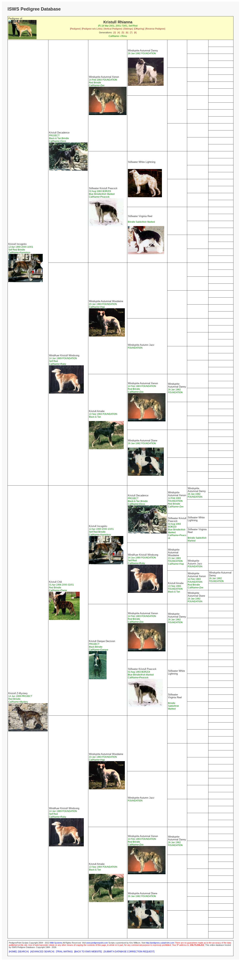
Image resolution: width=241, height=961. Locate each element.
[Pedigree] (75, 28)
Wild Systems (56, 943)
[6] (127, 32)
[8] (135, 32)
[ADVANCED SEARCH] (42, 951)
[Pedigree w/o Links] (92, 28)
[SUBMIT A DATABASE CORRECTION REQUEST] (129, 951)
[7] (131, 32)
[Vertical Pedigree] (113, 28)
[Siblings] (128, 28)
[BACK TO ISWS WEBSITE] (88, 951)
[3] (114, 32)
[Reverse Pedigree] (155, 28)
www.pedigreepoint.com (97, 943)
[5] (123, 32)
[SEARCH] (23, 951)
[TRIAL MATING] (64, 951)
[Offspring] (139, 28)
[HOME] (13, 951)
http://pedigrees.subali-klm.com (160, 943)
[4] (118, 32)
